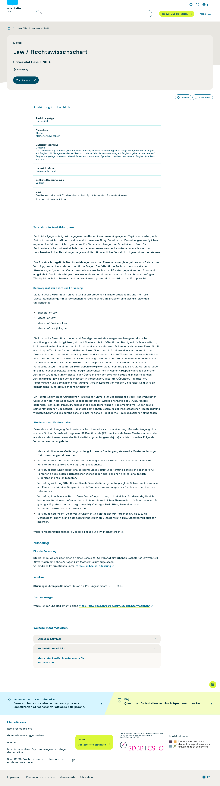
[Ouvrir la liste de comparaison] (197, 5)
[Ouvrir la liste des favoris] (191, 5)
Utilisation (86, 777)
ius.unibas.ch (46, 662)
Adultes (11, 742)
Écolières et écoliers (19, 728)
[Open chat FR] (212, 684)
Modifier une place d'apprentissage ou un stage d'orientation (36, 750)
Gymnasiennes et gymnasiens (25, 735)
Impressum (14, 777)
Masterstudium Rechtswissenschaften (62, 658)
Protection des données (41, 777)
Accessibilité (68, 777)
